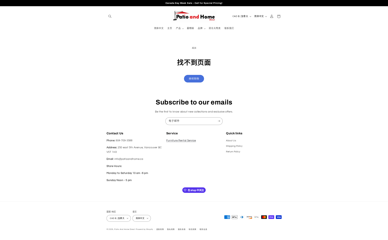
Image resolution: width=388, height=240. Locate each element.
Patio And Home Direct (124, 229)
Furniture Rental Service (181, 140)
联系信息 (203, 229)
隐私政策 (171, 229)
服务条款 (182, 229)
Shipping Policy (234, 146)
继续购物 (194, 78)
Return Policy (233, 152)
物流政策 (192, 229)
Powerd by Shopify (144, 229)
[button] (110, 16)
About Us (231, 140)
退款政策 (160, 229)
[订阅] (219, 121)
